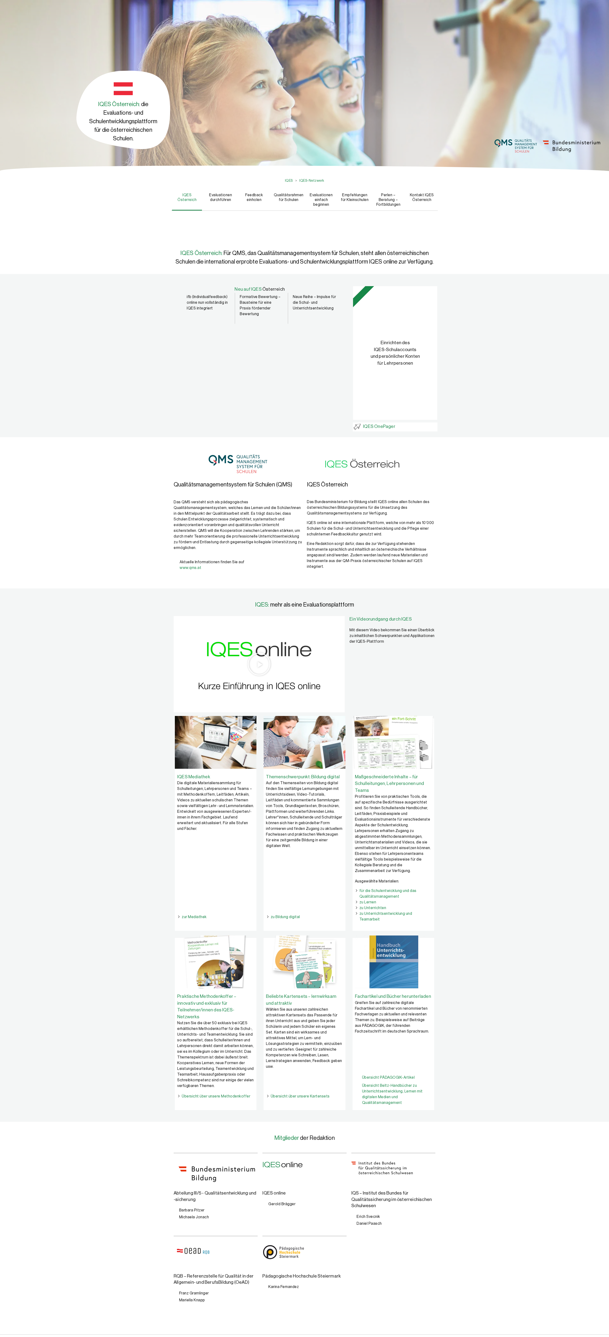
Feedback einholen (254, 197)
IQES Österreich (186, 197)
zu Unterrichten (372, 908)
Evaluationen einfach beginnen (321, 199)
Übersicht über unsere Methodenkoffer (216, 1096)
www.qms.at (190, 568)
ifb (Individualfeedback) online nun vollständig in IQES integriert (207, 302)
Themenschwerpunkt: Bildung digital (303, 776)
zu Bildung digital (285, 917)
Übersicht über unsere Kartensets (300, 1096)
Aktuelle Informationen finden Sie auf (212, 562)
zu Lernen (367, 902)
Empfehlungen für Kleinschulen (354, 197)
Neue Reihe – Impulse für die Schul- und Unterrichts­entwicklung (314, 302)
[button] (259, 664)
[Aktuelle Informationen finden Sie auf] (174, 561)
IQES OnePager (379, 426)
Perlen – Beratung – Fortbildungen (388, 199)
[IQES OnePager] (357, 426)
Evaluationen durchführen (220, 197)
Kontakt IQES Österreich (422, 197)
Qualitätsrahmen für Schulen (288, 197)
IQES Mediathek (193, 776)
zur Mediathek (194, 917)
